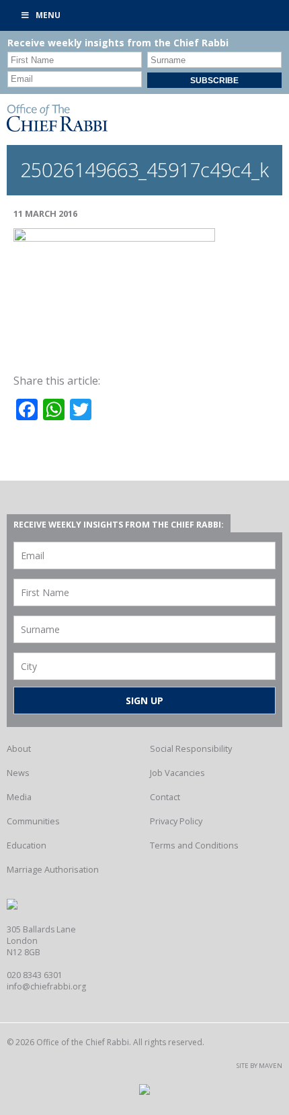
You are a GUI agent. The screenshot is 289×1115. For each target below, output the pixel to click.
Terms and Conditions (194, 845)
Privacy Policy (176, 821)
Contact (165, 797)
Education (26, 845)
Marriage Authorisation (53, 869)
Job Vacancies (177, 773)
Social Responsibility (191, 748)
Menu (48, 15)
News (18, 773)
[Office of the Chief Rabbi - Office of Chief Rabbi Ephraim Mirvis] (57, 127)
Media (19, 797)
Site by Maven (259, 1065)
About (19, 748)
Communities (33, 821)
